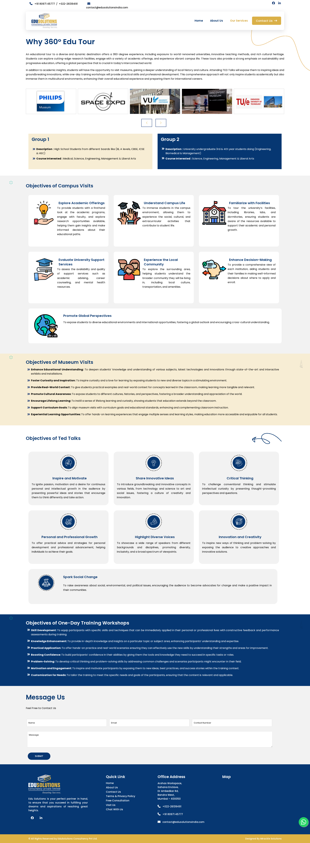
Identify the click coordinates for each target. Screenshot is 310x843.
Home (199, 21)
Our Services (239, 21)
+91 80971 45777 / (45, 3)
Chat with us (114, 809)
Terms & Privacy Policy (120, 796)
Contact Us (113, 792)
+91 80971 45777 (172, 814)
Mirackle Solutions (271, 838)
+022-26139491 (68, 3)
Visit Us (110, 805)
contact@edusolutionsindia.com (183, 822)
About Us (216, 21)
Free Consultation (117, 800)
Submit (39, 756)
